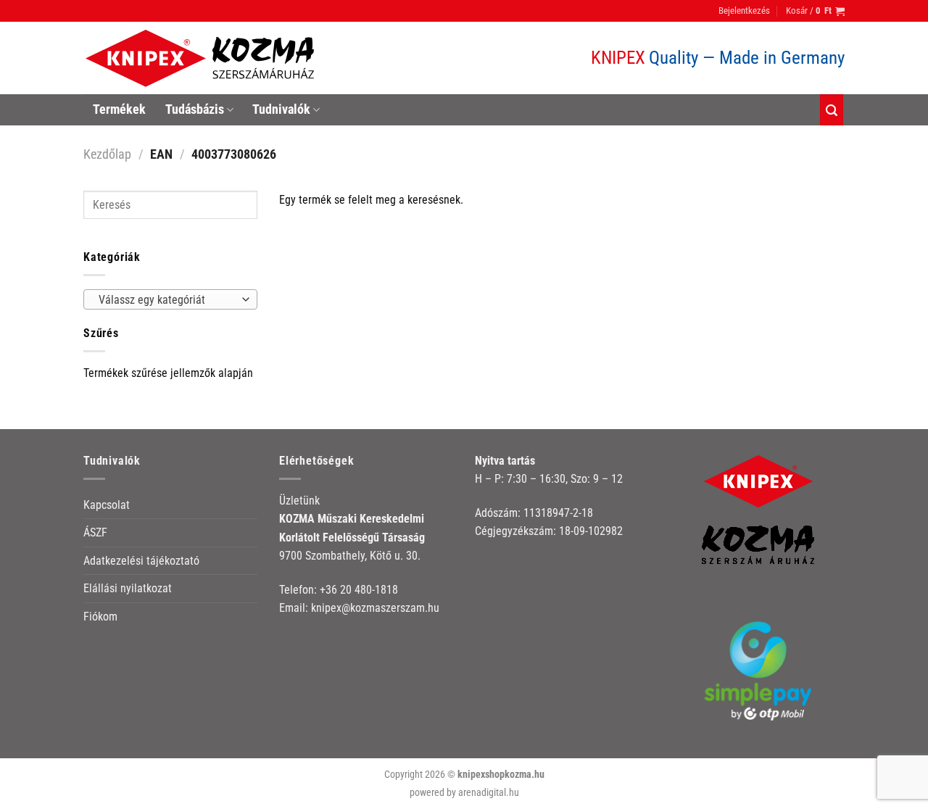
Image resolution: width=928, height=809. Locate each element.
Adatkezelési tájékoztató (141, 561)
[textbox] (167, 300)
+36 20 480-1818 (359, 590)
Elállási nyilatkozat (127, 588)
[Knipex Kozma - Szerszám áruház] (202, 58)
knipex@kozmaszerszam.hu (375, 608)
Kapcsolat (106, 505)
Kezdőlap (107, 154)
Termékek (119, 109)
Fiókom (100, 616)
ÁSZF (95, 532)
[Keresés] (831, 109)
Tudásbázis (194, 109)
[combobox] (170, 299)
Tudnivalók (281, 109)
